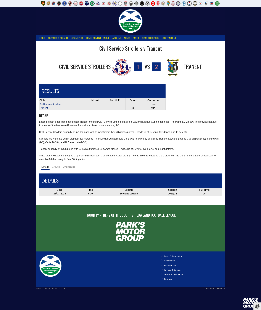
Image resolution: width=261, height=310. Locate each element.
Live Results (69, 166)
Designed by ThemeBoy (215, 288)
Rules (136, 38)
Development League (97, 38)
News (127, 38)
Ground (56, 166)
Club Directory (150, 38)
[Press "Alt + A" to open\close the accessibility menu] (257, 306)
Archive (116, 38)
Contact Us (169, 38)
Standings (77, 38)
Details (45, 166)
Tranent (43, 107)
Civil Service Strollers (50, 104)
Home (42, 38)
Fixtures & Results (58, 38)
